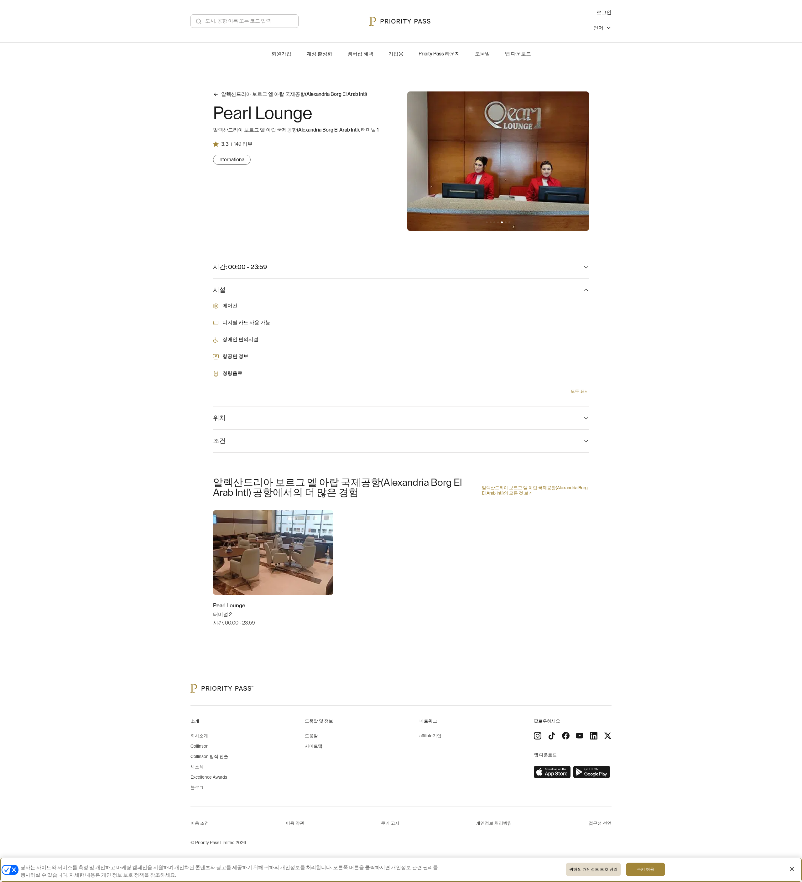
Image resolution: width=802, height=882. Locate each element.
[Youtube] (579, 735)
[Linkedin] (593, 735)
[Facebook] (566, 735)
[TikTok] (551, 735)
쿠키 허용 (645, 869)
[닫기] (792, 869)
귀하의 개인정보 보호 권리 (593, 869)
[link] (552, 772)
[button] (487, 222)
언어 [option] (598, 27)
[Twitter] (608, 735)
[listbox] (602, 28)
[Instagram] (537, 735)
